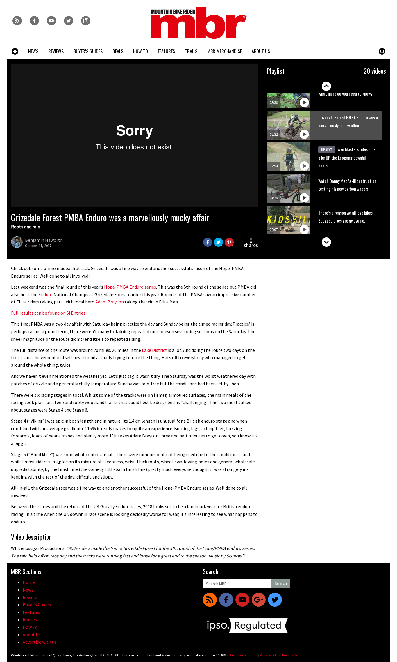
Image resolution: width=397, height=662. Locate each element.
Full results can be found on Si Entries (48, 313)
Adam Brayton (109, 302)
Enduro (45, 294)
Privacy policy (270, 655)
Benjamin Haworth (44, 240)
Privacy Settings (294, 655)
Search (281, 583)
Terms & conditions (244, 655)
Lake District (154, 350)
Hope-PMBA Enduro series (130, 287)
